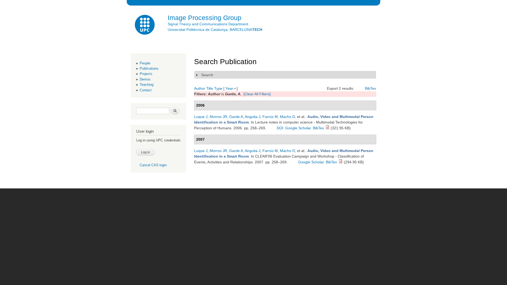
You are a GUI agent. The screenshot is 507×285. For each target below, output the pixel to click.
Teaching (146, 85)
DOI (280, 128)
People (145, 63)
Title (209, 88)
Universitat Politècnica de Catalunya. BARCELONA (215, 29)
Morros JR (218, 117)
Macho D (287, 117)
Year (229, 88)
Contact (146, 90)
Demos (145, 79)
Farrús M (270, 117)
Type (218, 88)
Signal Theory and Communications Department (208, 24)
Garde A (236, 117)
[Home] (145, 25)
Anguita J (252, 117)
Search (207, 75)
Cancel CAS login (153, 165)
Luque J (201, 117)
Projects (146, 74)
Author (199, 88)
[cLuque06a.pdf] (341, 162)
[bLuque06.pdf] (327, 128)
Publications (149, 68)
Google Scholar (298, 128)
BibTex (370, 88)
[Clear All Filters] (257, 94)
